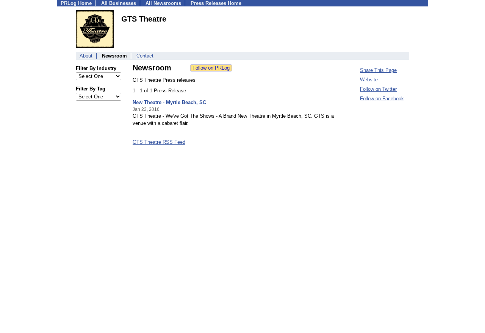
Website (369, 79)
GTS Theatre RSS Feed (159, 142)
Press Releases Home (216, 3)
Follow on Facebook (382, 98)
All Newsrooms (163, 3)
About (86, 56)
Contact (144, 56)
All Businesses (118, 3)
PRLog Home (76, 3)
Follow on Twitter (378, 89)
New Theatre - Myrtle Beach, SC (169, 102)
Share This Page (378, 70)
